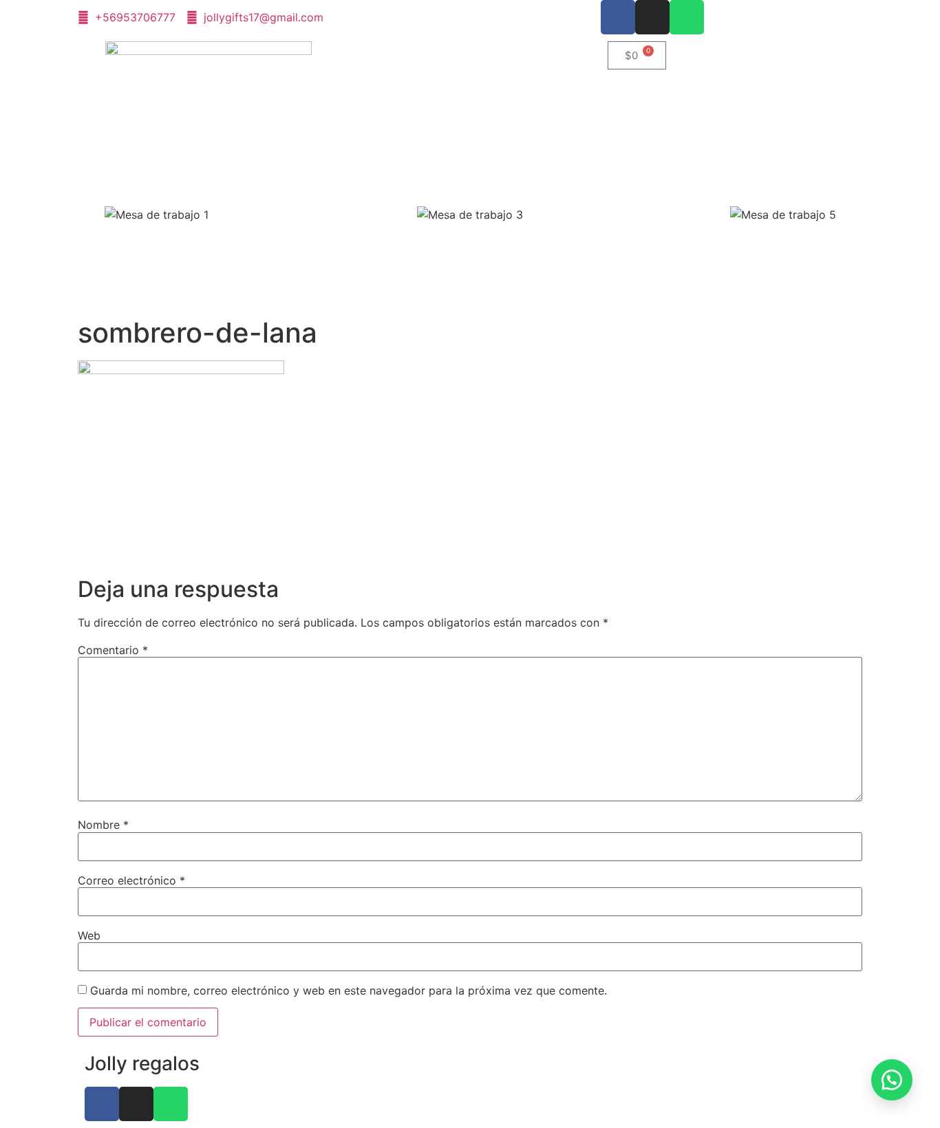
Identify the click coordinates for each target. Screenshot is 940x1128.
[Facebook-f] (618, 17)
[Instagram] (652, 17)
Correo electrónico (131, 880)
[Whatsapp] (687, 17)
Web (89, 935)
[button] (13, 215)
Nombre (103, 824)
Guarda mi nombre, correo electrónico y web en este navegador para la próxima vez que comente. (348, 990)
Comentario (113, 649)
